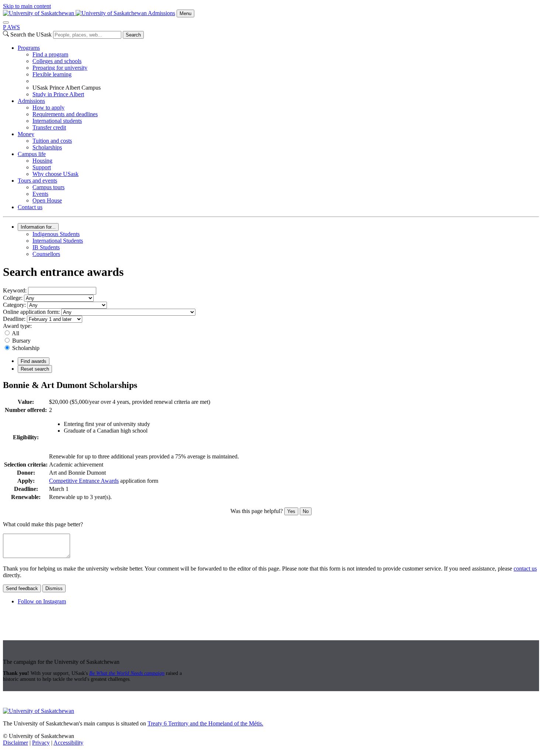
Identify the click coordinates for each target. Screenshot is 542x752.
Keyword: (15, 290)
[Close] (6, 22)
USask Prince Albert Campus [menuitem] (66, 87)
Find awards (33, 361)
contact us (525, 568)
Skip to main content (27, 6)
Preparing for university (59, 68)
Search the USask (31, 34)
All (15, 333)
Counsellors (46, 254)
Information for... (38, 227)
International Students (57, 241)
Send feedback (22, 588)
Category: (14, 305)
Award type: (17, 326)
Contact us (30, 207)
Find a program (50, 54)
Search (133, 35)
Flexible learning (52, 74)
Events (40, 194)
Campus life (32, 154)
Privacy (41, 742)
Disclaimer (15, 742)
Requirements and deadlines (65, 114)
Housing (42, 160)
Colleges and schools (56, 61)
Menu (185, 13)
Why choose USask (55, 174)
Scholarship (25, 348)
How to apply (48, 107)
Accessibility (68, 742)
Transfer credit (49, 127)
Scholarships (47, 147)
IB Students (46, 247)
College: (12, 298)
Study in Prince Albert (58, 94)
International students (57, 121)
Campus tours (48, 187)
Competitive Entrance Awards (84, 481)
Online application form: (31, 312)
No (306, 511)
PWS (11, 27)
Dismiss (54, 588)
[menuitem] (278, 71)
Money (26, 134)
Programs (29, 48)
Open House (47, 200)
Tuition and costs (52, 141)
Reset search (35, 369)
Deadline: (14, 319)
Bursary (21, 340)
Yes (291, 511)
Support (41, 167)
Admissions (161, 13)
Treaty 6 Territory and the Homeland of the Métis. (205, 723)
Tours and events (37, 180)
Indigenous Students (56, 234)
